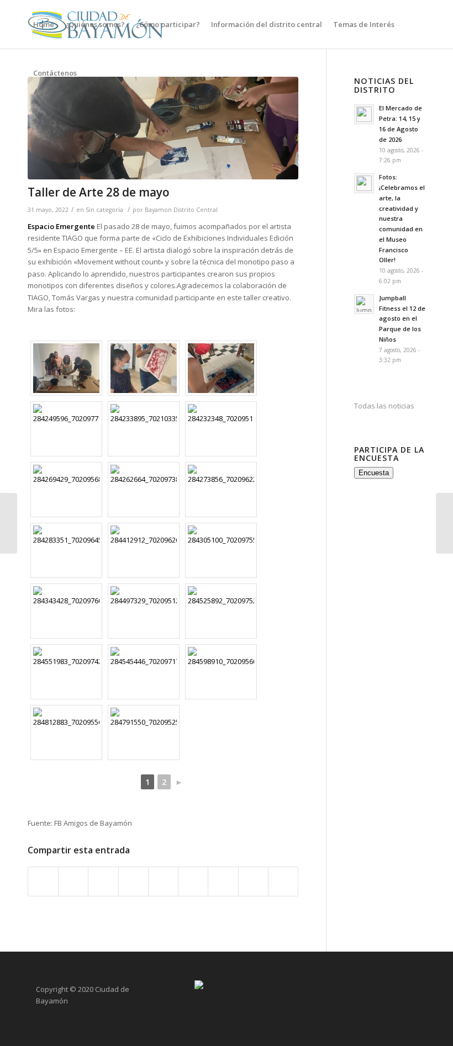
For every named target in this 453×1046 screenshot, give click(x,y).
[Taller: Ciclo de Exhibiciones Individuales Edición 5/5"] (163, 128)
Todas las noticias (384, 406)
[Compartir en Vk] (223, 881)
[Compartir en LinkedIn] (163, 881)
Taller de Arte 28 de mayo (99, 192)
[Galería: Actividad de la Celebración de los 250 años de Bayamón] (8, 523)
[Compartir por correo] (283, 881)
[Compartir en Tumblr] (193, 881)
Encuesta (374, 473)
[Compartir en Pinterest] (133, 881)
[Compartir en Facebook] (43, 881)
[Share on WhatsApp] (103, 881)
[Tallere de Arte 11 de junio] (444, 523)
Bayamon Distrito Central (181, 210)
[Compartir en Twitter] (73, 881)
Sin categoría (104, 210)
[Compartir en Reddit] (253, 881)
